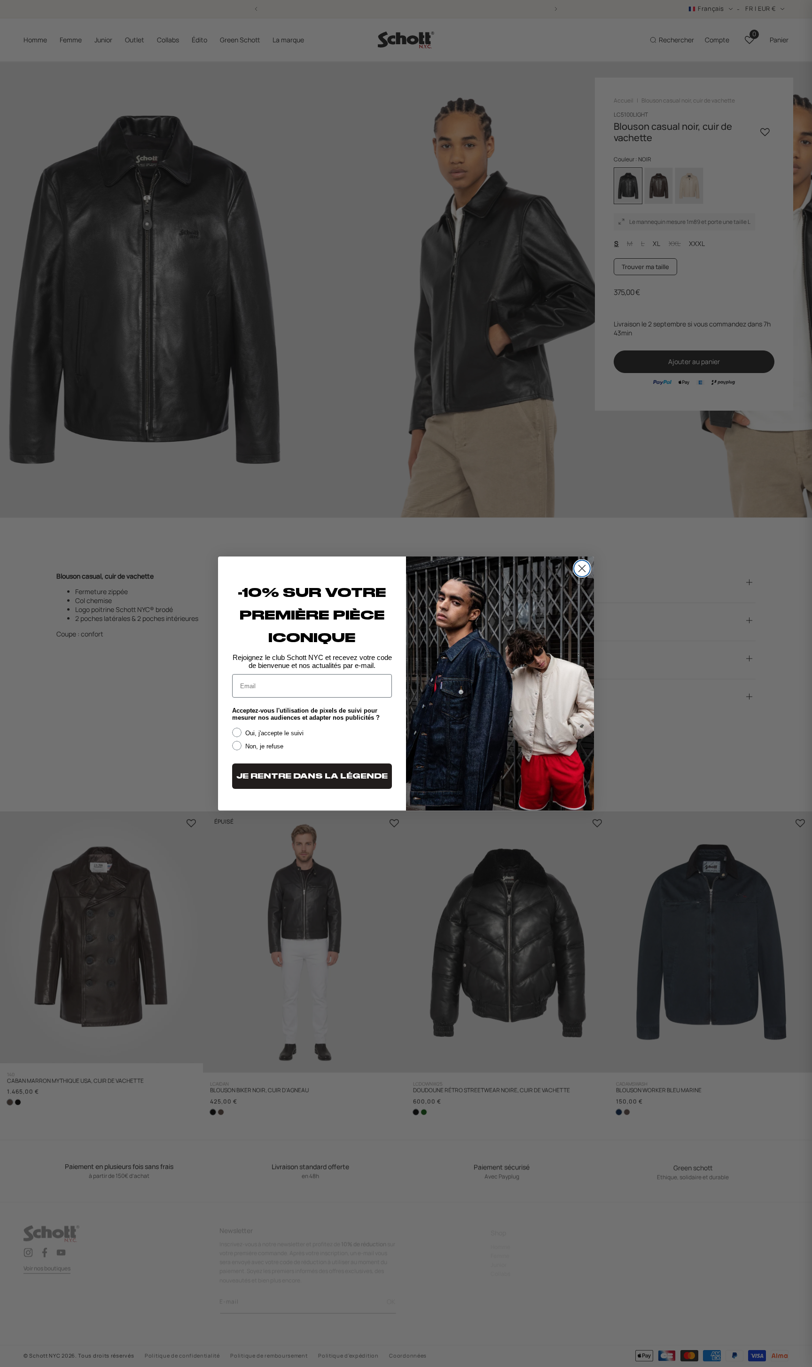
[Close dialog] (582, 568)
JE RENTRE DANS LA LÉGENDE (312, 776)
